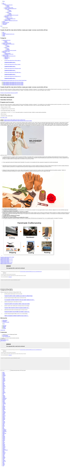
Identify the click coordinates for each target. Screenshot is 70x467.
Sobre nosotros (4, 23)
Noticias (3, 21)
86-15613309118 (5, 335)
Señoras (8, 5)
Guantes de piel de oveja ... (10, 62)
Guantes (8, 9)
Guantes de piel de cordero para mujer (6, 258)
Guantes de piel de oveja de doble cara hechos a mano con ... (17, 311)
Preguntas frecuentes (5, 22)
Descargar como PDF (14, 92)
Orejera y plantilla (7, 19)
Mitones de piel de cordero (4, 259)
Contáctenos (4, 24)
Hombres (8, 6)
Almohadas (6, 56)
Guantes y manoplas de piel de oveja (10, 8)
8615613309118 (3, 340)
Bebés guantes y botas (6, 51)
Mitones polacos (7, 57)
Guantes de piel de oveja (8, 4)
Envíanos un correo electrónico (5, 92)
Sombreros (6, 16)
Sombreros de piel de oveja (11, 18)
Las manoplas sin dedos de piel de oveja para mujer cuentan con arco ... (20, 299)
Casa (3, 32)
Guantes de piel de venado (9, 7)
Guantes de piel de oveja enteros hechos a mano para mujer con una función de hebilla (18, 120)
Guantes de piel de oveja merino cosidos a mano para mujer (17, 303)
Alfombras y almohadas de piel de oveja (11, 20)
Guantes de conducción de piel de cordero (7, 257)
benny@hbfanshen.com (6, 336)
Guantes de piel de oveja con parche (10, 50)
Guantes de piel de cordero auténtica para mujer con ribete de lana (14, 119)
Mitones (8, 12)
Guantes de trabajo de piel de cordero (6, 262)
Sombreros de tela (9, 17)
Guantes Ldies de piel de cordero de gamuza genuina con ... (17, 307)
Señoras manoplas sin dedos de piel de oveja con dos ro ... (17, 315)
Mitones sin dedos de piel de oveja (6, 263)
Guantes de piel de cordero (4, 261)
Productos (4, 3)
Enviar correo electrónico (4, 339)
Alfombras (6, 58)
